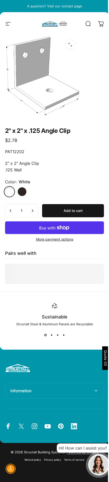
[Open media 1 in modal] (70, 45)
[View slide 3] (58, 335)
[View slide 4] (64, 335)
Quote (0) (102, 358)
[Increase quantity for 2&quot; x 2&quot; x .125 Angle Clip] (32, 210)
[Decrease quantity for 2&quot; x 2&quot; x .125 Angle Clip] (10, 210)
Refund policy (31, 456)
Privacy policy (50, 456)
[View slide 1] (45, 335)
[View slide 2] (51, 335)
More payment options (54, 239)
